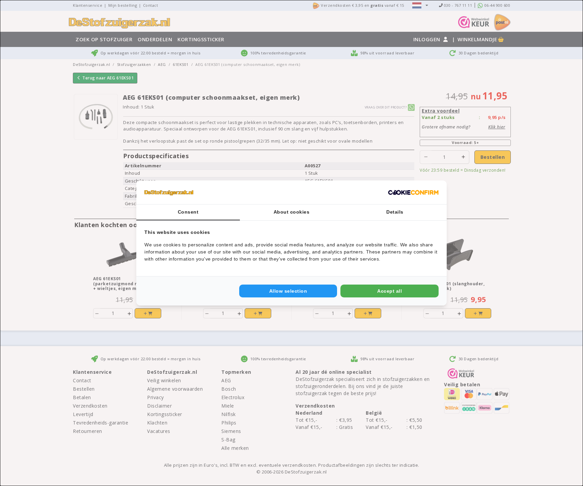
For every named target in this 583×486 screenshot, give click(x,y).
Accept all (389, 291)
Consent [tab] (188, 212)
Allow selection (288, 291)
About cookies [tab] (292, 212)
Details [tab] (395, 212)
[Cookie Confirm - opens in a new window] (413, 192)
